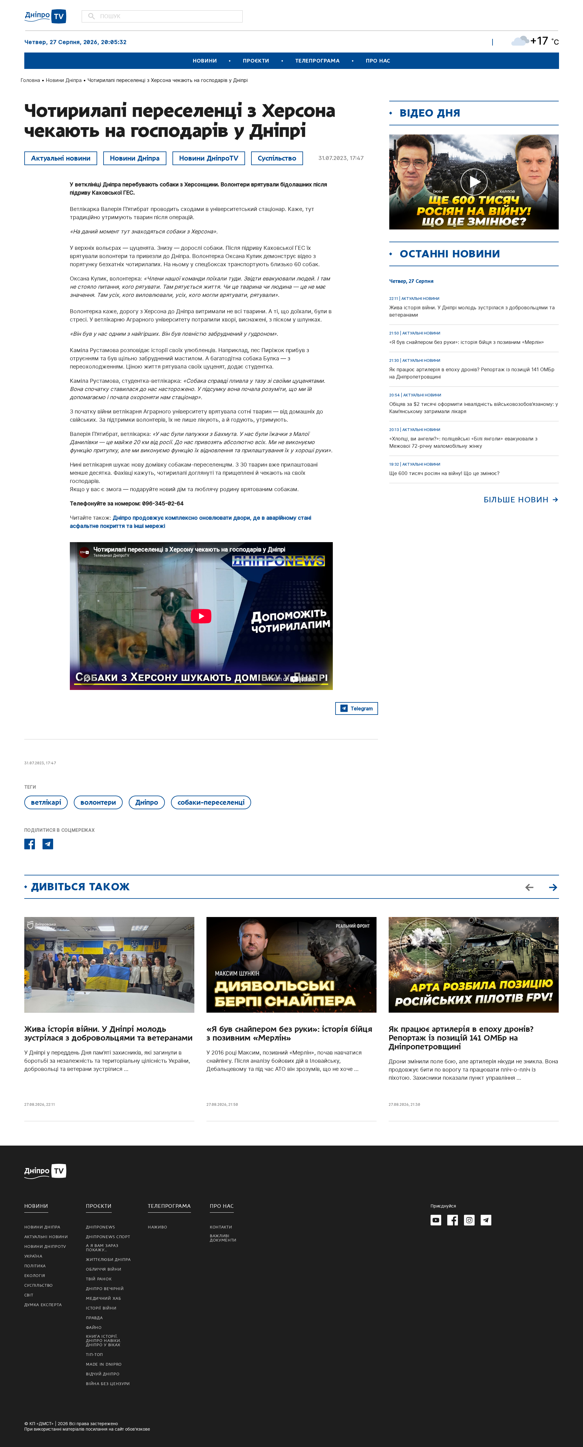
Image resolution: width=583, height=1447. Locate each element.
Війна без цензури (108, 1384)
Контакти (221, 1227)
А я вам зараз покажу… (102, 1248)
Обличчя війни (103, 1269)
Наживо (157, 1227)
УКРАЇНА (33, 1256)
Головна (30, 80)
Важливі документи (223, 1238)
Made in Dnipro (104, 1364)
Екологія (35, 1276)
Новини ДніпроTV (208, 158)
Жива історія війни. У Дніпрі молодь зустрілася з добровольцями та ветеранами (108, 1033)
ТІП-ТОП (94, 1355)
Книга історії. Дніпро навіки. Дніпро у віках (103, 1340)
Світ (28, 1295)
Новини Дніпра (64, 80)
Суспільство (277, 158)
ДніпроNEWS (100, 1227)
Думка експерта (43, 1305)
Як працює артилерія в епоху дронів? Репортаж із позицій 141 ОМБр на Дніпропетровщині (461, 1038)
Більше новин (516, 499)
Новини (205, 61)
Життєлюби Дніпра (108, 1260)
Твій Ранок (98, 1279)
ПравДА (94, 1318)
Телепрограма (317, 61)
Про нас (378, 61)
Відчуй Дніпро (102, 1374)
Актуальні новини (60, 158)
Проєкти (256, 61)
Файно (94, 1328)
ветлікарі (46, 802)
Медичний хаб (103, 1298)
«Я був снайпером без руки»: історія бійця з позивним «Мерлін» (289, 1033)
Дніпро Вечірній (105, 1289)
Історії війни (101, 1308)
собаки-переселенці (211, 802)
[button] (553, 886)
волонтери (98, 802)
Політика (35, 1266)
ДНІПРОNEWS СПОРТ (108, 1237)
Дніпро (146, 802)
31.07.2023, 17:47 (341, 158)
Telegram (362, 708)
